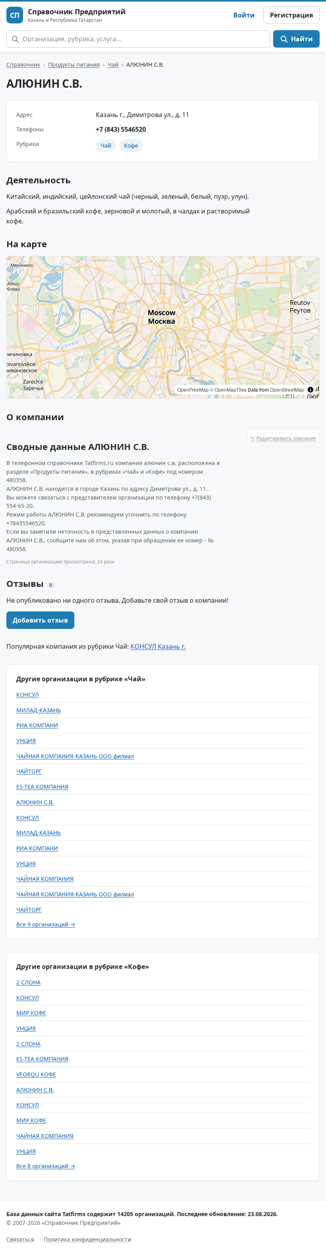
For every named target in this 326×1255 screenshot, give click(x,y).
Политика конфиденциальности (87, 1239)
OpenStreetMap (287, 389)
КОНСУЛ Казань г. (158, 646)
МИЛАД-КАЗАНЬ (38, 710)
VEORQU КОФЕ (36, 1074)
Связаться (20, 1239)
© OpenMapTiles (228, 389)
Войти (244, 15)
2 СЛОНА (28, 982)
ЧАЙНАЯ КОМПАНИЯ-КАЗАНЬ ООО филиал (75, 756)
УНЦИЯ (26, 740)
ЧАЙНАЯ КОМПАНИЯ (45, 878)
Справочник (23, 64)
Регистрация (291, 15)
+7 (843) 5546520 (121, 129)
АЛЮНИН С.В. (35, 802)
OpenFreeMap (193, 389)
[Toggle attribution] (310, 389)
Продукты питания (74, 64)
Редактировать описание (283, 438)
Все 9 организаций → (45, 924)
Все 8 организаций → (45, 1166)
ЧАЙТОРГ (29, 771)
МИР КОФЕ (31, 1013)
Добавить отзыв (40, 620)
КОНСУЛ (27, 694)
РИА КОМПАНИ (37, 725)
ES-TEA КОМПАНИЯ (42, 786)
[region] (163, 327)
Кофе (131, 145)
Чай (113, 64)
